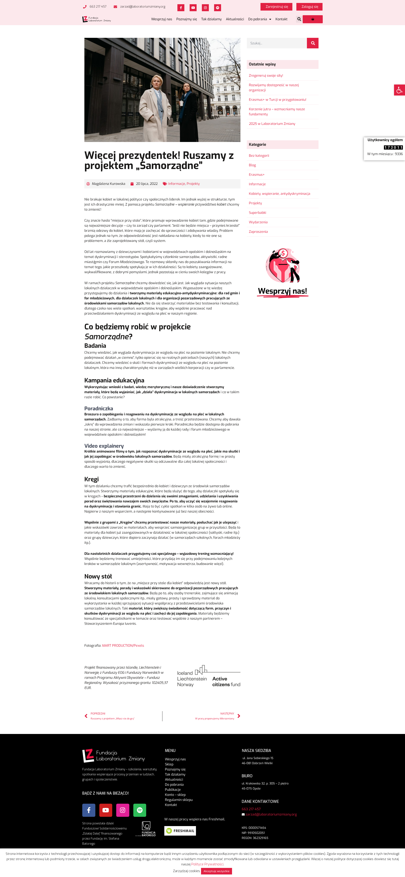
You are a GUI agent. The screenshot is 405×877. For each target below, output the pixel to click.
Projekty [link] (193, 183)
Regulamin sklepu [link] (179, 800)
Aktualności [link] (235, 19)
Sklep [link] (169, 764)
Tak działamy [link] (211, 19)
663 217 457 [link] (251, 809)
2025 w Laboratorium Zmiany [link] (272, 123)
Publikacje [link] (173, 789)
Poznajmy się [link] (186, 19)
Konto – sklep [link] (175, 794)
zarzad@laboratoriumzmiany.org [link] (271, 814)
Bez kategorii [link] (259, 155)
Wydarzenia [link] (258, 222)
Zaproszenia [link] (258, 231)
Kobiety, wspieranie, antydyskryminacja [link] (279, 193)
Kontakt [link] (281, 19)
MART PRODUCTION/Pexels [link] (123, 645)
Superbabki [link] (257, 212)
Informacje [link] (176, 183)
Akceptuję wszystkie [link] (217, 871)
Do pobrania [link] (257, 19)
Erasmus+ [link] (257, 174)
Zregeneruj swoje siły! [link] (266, 75)
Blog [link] (252, 165)
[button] (299, 19)
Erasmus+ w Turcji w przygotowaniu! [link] (277, 99)
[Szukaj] (313, 43)
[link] (399, 90)
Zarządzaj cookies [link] (186, 871)
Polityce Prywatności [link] (207, 864)
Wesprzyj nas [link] (161, 19)
